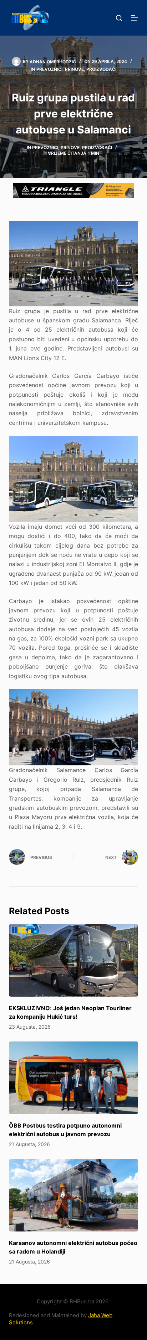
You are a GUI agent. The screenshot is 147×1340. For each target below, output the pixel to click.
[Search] (119, 18)
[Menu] (134, 17)
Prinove (74, 69)
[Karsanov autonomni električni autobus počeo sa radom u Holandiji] (73, 1195)
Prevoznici (49, 69)
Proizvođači (101, 69)
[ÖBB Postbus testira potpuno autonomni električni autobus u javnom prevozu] (73, 1077)
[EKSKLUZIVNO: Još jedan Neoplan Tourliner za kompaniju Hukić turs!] (73, 960)
